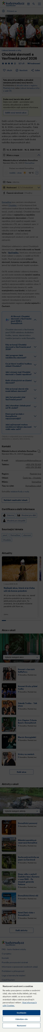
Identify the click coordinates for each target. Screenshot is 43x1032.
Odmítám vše (21, 1019)
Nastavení (21, 1025)
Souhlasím (21, 1013)
